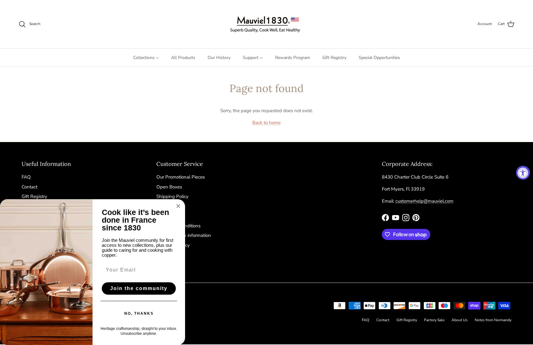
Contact (29, 187)
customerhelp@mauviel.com (424, 201)
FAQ (26, 177)
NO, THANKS (139, 313)
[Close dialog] (178, 206)
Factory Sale (434, 320)
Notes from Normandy (493, 320)
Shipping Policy (172, 196)
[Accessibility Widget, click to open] (523, 172)
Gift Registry (34, 196)
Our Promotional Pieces (180, 177)
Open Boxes (169, 187)
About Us (460, 320)
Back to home (266, 123)
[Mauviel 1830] (267, 24)
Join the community (138, 288)
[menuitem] (146, 57)
